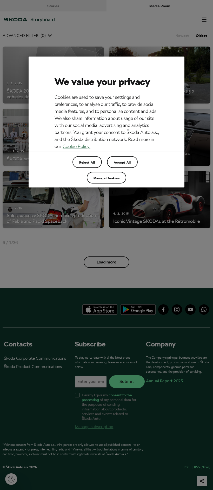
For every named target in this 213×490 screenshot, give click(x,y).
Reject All (87, 162)
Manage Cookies (106, 178)
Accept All (122, 162)
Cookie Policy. (76, 146)
